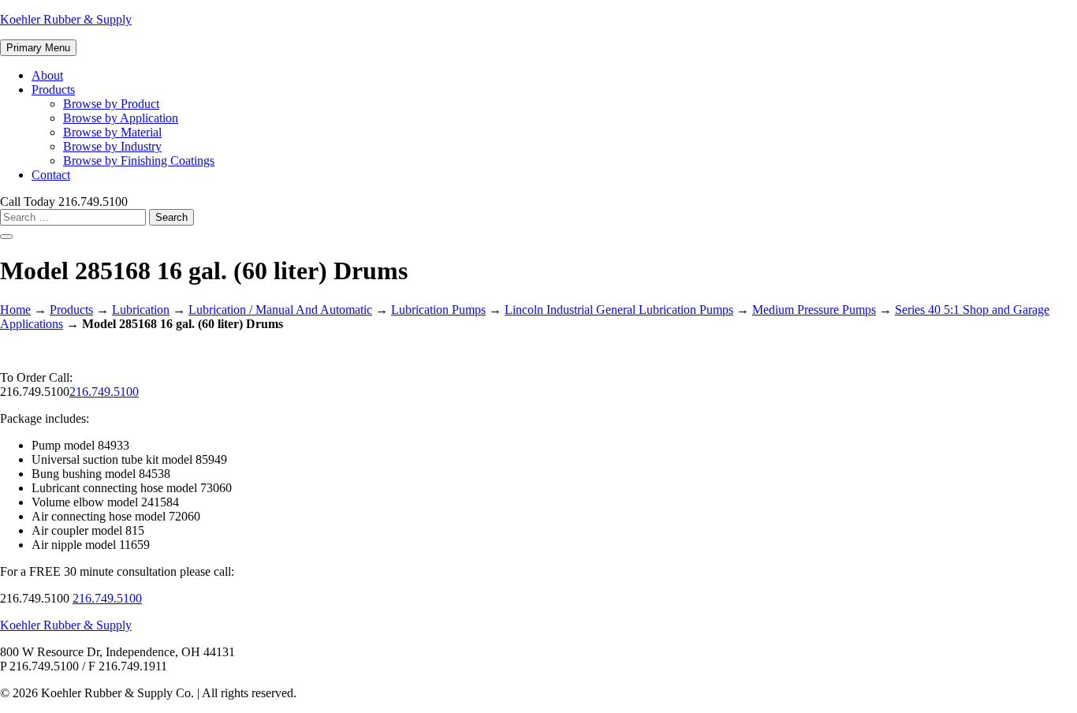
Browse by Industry (112, 146)
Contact (51, 174)
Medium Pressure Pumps (814, 309)
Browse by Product (111, 103)
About (47, 75)
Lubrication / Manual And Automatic (280, 309)
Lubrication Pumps (438, 309)
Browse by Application (120, 118)
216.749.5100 (104, 391)
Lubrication (141, 309)
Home (15, 309)
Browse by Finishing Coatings (138, 160)
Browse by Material (112, 132)
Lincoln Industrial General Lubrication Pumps (619, 309)
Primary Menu (38, 48)
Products (53, 89)
